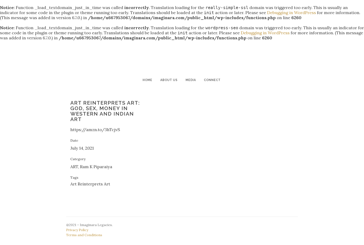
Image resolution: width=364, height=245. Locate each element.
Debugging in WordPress (291, 12)
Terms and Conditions (84, 235)
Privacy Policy (77, 230)
